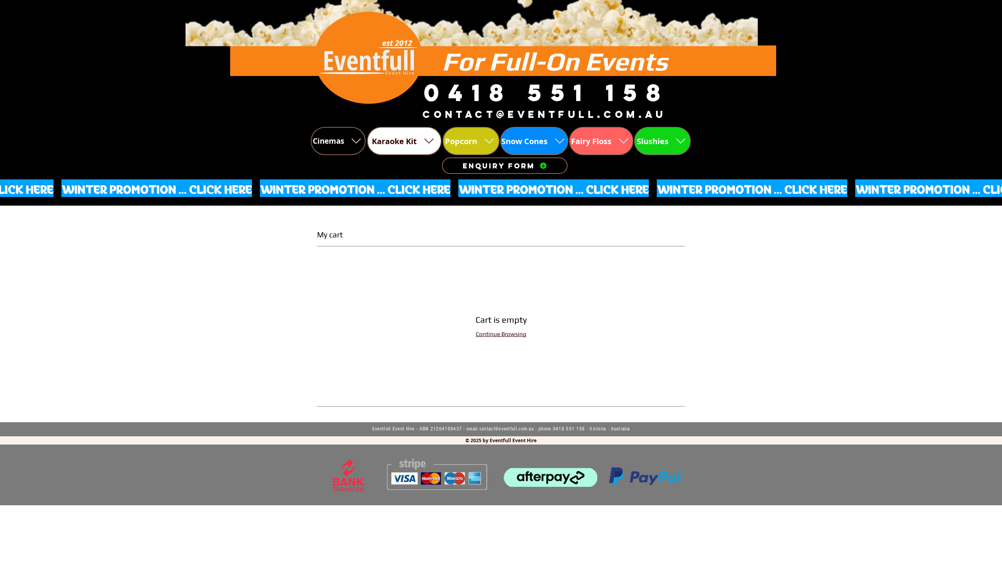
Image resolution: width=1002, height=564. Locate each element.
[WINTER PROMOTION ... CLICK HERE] (501, 188)
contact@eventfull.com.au (506, 429)
